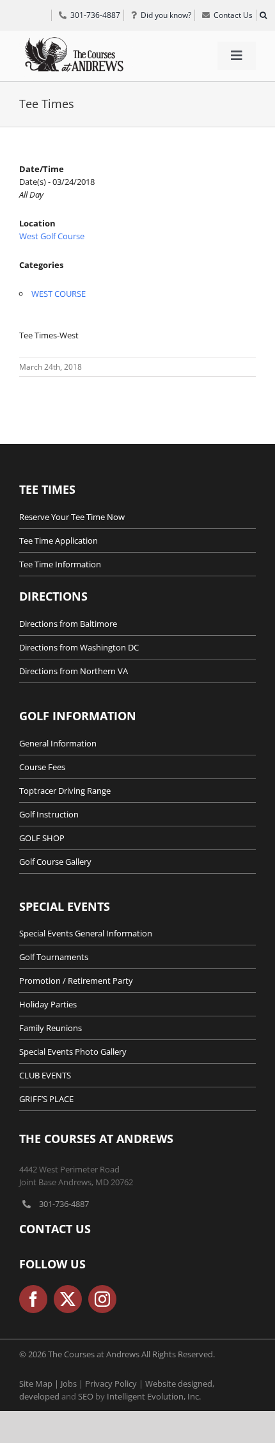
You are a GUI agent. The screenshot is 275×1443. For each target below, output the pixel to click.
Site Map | (40, 1383)
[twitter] (68, 1299)
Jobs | (73, 1383)
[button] (263, 15)
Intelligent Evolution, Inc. (154, 1396)
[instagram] (102, 1299)
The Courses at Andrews (96, 1138)
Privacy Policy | (115, 1383)
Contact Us (55, 1228)
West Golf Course (51, 236)
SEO (85, 1396)
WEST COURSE (58, 293)
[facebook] (33, 1299)
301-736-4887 (64, 1204)
